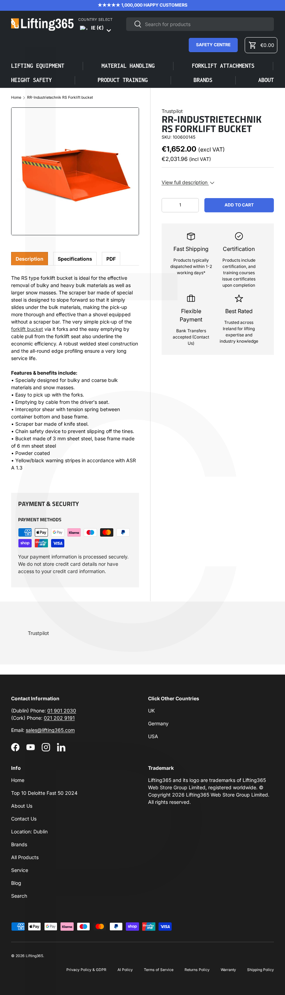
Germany (158, 723)
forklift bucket (27, 329)
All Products (25, 857)
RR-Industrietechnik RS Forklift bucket (60, 98)
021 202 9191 (59, 718)
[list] (75, 171)
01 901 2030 (61, 710)
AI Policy (125, 970)
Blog (16, 883)
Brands (19, 844)
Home (16, 98)
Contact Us (23, 819)
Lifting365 (34, 956)
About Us (21, 806)
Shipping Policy (260, 970)
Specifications (75, 259)
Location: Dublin (29, 831)
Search (19, 896)
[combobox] (200, 24)
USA (153, 736)
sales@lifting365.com (50, 730)
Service (19, 870)
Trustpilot (172, 111)
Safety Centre (213, 44)
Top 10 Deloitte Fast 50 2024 (44, 793)
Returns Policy (197, 970)
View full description (185, 182)
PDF (111, 259)
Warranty (228, 970)
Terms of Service (158, 970)
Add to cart (239, 204)
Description (29, 259)
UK (151, 710)
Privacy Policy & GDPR (86, 970)
